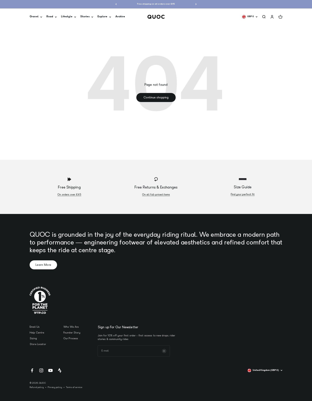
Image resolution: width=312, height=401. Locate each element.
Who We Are (71, 327)
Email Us (35, 327)
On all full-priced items (156, 194)
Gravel (34, 16)
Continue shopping (156, 97)
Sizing (33, 338)
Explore (102, 16)
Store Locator (38, 344)
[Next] (196, 4)
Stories (85, 16)
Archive (120, 16)
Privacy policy (55, 387)
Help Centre (37, 332)
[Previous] (116, 4)
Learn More (43, 265)
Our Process (70, 338)
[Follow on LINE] (59, 370)
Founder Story (71, 332)
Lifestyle (66, 16)
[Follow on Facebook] (32, 370)
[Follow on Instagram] (41, 370)
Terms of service (74, 387)
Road (49, 16)
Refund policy (37, 387)
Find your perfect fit (243, 194)
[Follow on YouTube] (50, 370)
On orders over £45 (69, 194)
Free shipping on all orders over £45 (156, 4)
